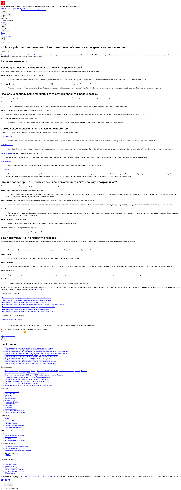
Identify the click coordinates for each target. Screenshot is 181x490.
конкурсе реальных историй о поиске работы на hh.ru (19, 55)
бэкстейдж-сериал (38, 289)
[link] (4, 28)
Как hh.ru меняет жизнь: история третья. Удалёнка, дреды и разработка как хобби (31, 356)
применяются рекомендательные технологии (38, 476)
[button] (3, 33)
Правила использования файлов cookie (33, 10)
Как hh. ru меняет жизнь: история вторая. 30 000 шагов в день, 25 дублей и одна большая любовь (33, 304)
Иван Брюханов (6, 161)
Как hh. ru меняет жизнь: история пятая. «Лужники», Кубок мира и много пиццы (28, 311)
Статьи (7, 42)
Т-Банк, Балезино (32, 383)
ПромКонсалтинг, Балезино (44, 385)
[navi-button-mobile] (3, 38)
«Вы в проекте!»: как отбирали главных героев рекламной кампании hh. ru (26, 300)
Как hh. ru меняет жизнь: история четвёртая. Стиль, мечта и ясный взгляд (25, 309)
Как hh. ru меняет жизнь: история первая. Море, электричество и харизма (25, 302)
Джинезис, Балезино (43, 377)
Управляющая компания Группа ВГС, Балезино (72, 371)
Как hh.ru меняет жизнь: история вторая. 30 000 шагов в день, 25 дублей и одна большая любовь (36, 353)
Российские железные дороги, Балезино (50, 375)
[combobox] (9, 484)
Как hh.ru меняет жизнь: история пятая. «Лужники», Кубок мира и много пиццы (30, 363)
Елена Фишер (5, 170)
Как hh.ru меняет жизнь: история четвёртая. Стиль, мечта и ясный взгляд (28, 360)
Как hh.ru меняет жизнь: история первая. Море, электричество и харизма (28, 350)
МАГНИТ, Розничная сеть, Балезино (36, 379)
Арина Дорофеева (6, 153)
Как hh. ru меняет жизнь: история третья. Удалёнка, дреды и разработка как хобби (28, 307)
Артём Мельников (7, 145)
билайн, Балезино (38, 373)
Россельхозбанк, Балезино (41, 381)
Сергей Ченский (6, 136)
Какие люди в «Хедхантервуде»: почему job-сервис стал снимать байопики (26, 298)
